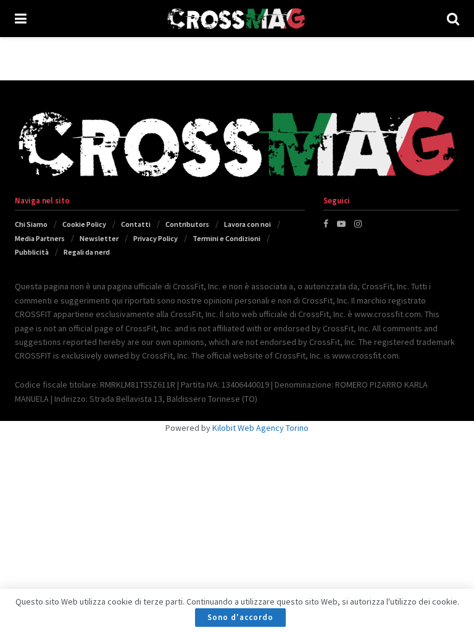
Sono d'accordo (240, 617)
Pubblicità (32, 252)
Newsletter (99, 238)
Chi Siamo (31, 224)
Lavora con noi (247, 224)
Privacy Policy (155, 238)
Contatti (136, 224)
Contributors (187, 224)
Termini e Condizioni (226, 238)
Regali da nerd (87, 252)
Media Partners (40, 238)
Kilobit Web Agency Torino (260, 427)
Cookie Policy (84, 224)
